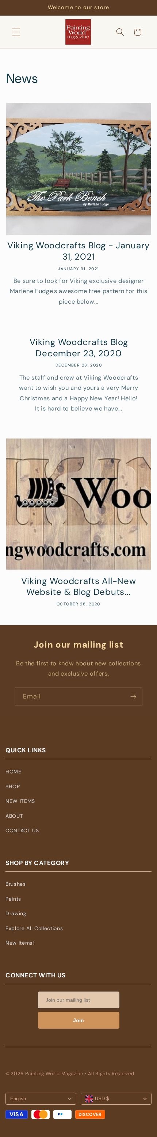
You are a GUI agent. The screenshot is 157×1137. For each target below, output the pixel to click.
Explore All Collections (34, 928)
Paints (13, 899)
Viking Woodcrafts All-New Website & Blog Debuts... (78, 587)
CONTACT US (22, 830)
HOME (13, 771)
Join (78, 1020)
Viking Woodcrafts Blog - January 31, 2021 (78, 251)
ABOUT (14, 816)
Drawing (16, 913)
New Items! (19, 943)
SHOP (12, 786)
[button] (16, 32)
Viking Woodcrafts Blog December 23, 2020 (78, 348)
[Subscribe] (133, 696)
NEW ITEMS (20, 801)
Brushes (15, 884)
